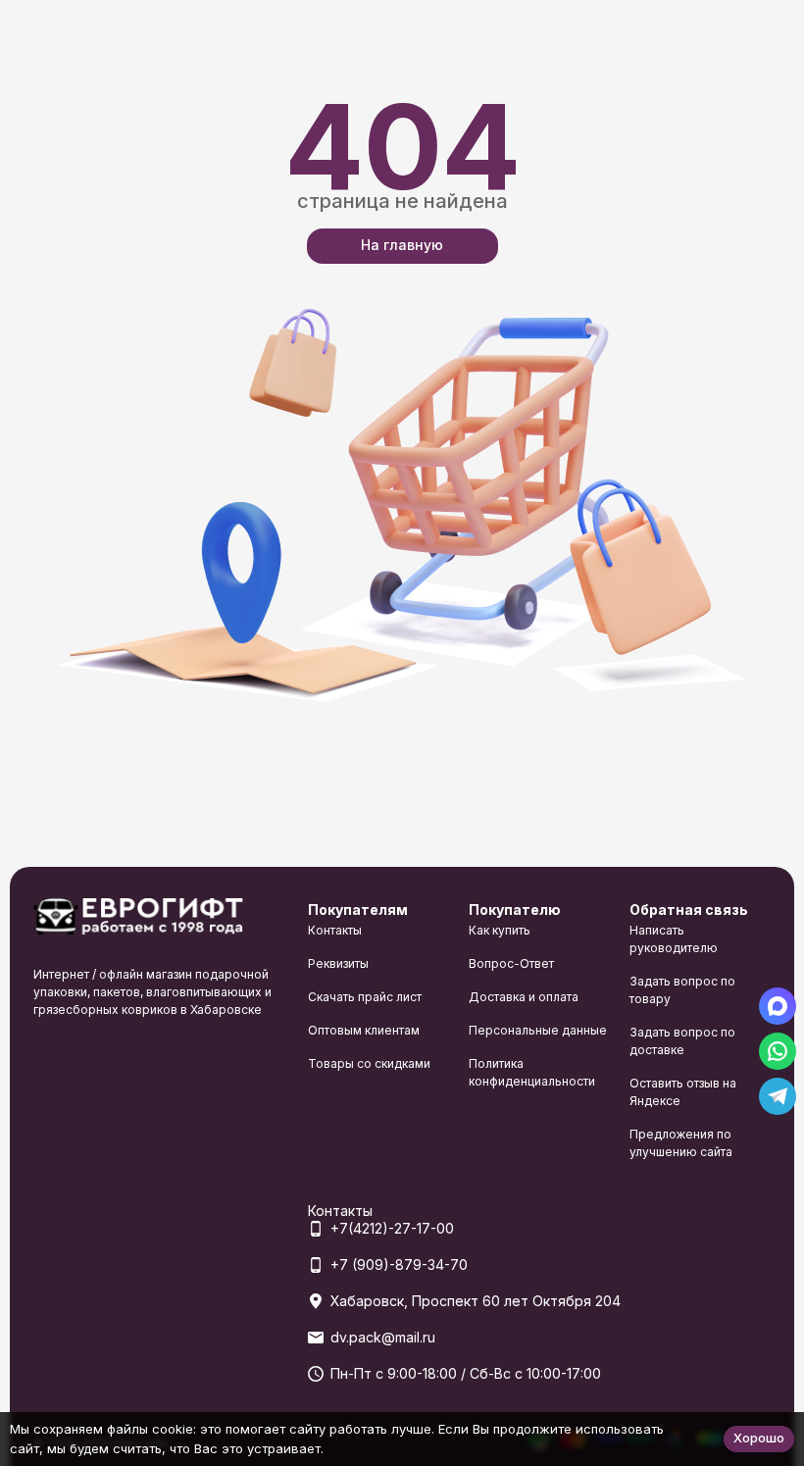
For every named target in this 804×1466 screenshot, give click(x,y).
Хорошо (758, 1437)
